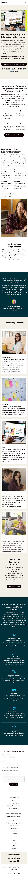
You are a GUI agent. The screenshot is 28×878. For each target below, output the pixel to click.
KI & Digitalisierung (14, 825)
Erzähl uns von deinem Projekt (14, 135)
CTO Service (14, 828)
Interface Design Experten (9, 252)
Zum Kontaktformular (14, 586)
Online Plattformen (14, 803)
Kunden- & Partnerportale (14, 805)
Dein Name (3, 761)
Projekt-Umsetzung (14, 831)
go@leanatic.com (14, 858)
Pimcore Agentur (14, 808)
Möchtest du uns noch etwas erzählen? (9, 767)
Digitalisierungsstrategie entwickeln (14, 823)
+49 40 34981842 (14, 855)
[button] (25, 2)
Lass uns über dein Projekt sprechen (14, 64)
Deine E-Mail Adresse (5, 754)
